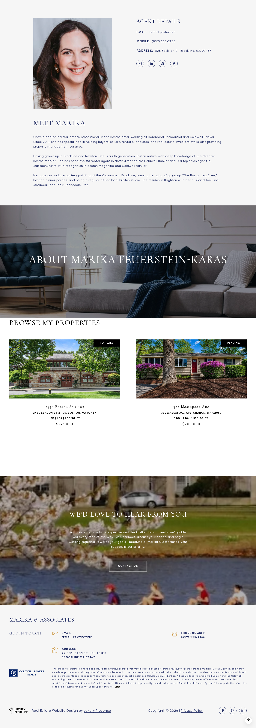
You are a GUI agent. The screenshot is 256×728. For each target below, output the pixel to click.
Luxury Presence (97, 711)
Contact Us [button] (128, 566)
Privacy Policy (192, 711)
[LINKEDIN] (151, 63)
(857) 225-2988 (163, 41)
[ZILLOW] (162, 63)
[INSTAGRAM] (140, 63)
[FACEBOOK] (174, 63)
